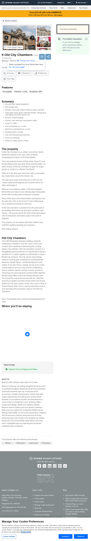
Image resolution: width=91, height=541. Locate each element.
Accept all (65, 536)
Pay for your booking (42, 515)
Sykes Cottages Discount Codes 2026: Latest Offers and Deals (76, 500)
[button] (6, 37)
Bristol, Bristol (18, 61)
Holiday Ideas (71, 8)
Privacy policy (39, 498)
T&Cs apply (58, 15)
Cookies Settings (9, 536)
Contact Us (60, 2)
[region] (45, 529)
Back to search (11, 21)
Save (42, 57)
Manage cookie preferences (44, 505)
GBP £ (69, 2)
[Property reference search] (28, 8)
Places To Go (53, 8)
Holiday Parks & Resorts (38, 8)
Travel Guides (83, 8)
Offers (62, 8)
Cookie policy (39, 502)
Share (48, 57)
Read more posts (71, 517)
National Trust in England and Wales (23, 369)
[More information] (86, 39)
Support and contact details (44, 495)
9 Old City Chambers (17, 55)
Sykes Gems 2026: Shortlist (75, 495)
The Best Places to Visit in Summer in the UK (74, 505)
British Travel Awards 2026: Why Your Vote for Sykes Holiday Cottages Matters (76, 511)
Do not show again (17, 67)
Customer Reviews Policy (43, 511)
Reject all (81, 536)
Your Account (81, 2)
